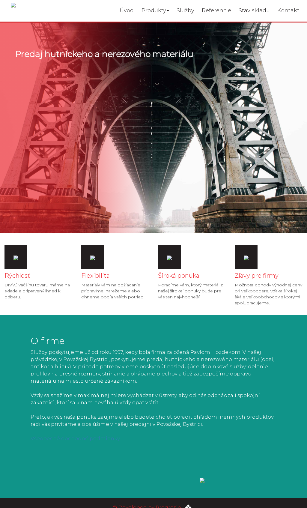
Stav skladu (254, 10)
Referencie (216, 10)
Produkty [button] (154, 10)
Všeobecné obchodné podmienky (75, 438)
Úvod (127, 10)
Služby (185, 10)
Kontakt (288, 10)
